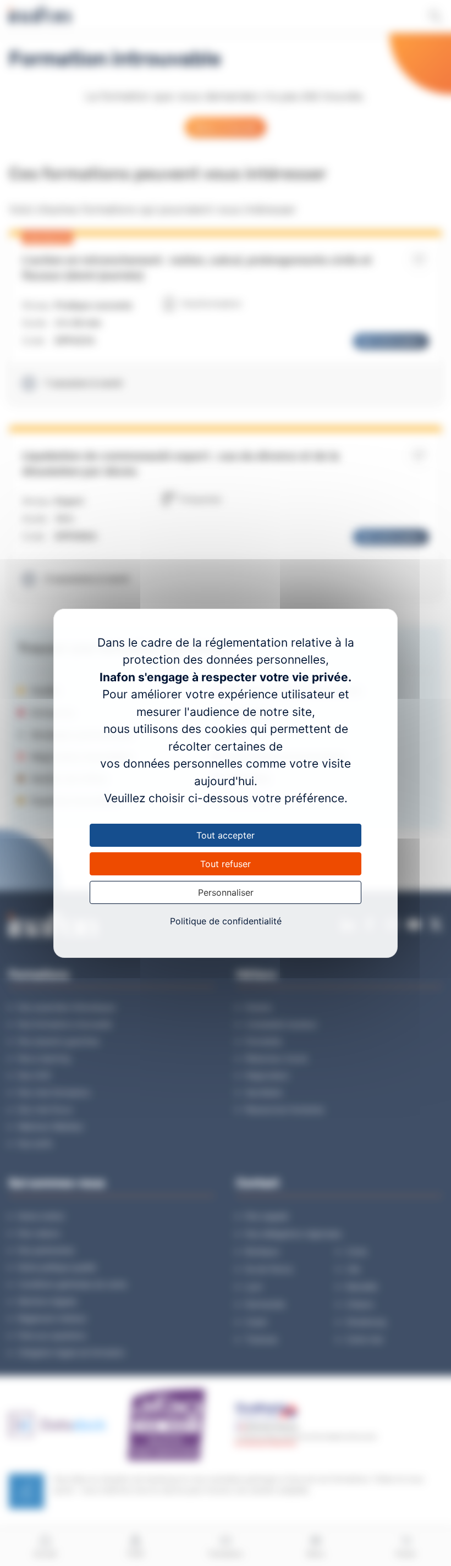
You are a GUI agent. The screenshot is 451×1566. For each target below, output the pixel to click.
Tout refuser (225, 863)
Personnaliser (226, 892)
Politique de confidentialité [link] (226, 921)
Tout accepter (225, 835)
